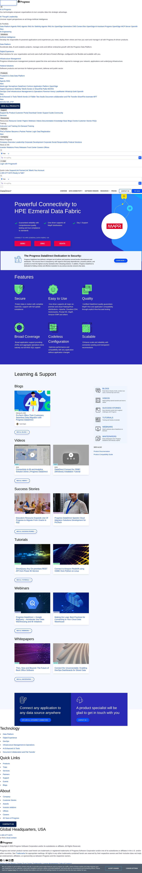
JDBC (42, 244)
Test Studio (40, 97)
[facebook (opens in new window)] (1, 861)
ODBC (22, 244)
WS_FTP (10, 102)
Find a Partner (5, 131)
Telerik (24, 89)
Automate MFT (48, 98)
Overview (63, 191)
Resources (5, 118)
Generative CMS (69, 26)
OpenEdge (53, 86)
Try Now (137, 191)
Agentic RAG (16, 26)
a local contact (10, 838)
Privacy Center (16, 864)
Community (58, 113)
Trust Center (32, 147)
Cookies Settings (132, 868)
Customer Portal (22, 113)
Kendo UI (30, 89)
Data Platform (5, 26)
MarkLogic (4, 86)
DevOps (3, 91)
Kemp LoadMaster (57, 91)
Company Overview (7, 142)
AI (1, 7)
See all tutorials (22, 580)
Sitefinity (17, 89)
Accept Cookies (113, 868)
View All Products (10, 106)
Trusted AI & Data (7, 76)
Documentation (48, 121)
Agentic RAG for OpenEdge (52, 26)
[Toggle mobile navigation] (1, 186)
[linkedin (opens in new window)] (12, 861)
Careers (40, 147)
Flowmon (46, 91)
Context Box (81, 26)
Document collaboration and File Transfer (61, 97)
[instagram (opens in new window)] (9, 861)
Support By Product (7, 113)
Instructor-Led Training (8, 126)
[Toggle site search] (1, 175)
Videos (39, 121)
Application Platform (41, 86)
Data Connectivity (75, 191)
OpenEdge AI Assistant (95, 26)
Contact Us (125, 191)
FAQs (94, 121)
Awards (6, 804)
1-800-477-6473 (6, 173)
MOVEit (51, 89)
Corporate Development (34, 142)
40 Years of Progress (11, 818)
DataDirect (22, 86)
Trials (5, 767)
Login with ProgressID (8, 164)
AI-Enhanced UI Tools (8, 97)
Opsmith (69, 27)
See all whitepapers (23, 679)
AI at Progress (5, 9)
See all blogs (21, 432)
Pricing (114, 191)
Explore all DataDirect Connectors (35, 720)
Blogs (70, 121)
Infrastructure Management (10, 59)
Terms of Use (5, 864)
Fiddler (33, 97)
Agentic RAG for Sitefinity (31, 26)
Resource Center (15, 121)
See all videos (21, 480)
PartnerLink (23, 170)
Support (4, 110)
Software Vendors (92, 191)
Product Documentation (102, 451)
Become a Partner (18, 131)
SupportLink (14, 170)
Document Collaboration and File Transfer (19, 752)
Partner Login (31, 131)
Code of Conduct (65, 864)
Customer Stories (85, 121)
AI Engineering (5, 32)
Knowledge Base (60, 121)
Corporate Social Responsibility (56, 142)
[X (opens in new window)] (4, 861)
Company (4, 137)
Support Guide (48, 113)
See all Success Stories (25, 531)
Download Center (35, 113)
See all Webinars (22, 630)
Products (4, 73)
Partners (4, 129)
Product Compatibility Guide (103, 454)
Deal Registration (25, 133)
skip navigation (8, 3)
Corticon (30, 86)
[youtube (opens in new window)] (7, 861)
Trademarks (20, 853)
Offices (46, 147)
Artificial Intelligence (7, 37)
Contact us (8, 824)
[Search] (1, 150)
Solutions (4, 34)
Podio (45, 89)
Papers (25, 121)
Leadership (20, 142)
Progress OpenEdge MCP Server (118, 26)
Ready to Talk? (18, 173)
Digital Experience (7, 51)
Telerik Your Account (36, 170)
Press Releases (20, 147)
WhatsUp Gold (70, 91)
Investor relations (9, 807)
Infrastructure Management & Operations (26, 91)
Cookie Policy (12, 870)
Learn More (120, 260)
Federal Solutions (7, 66)
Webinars (32, 121)
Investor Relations (7, 147)
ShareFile (38, 89)
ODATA (62, 244)
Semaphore (13, 86)
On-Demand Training (26, 126)
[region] (71, 868)
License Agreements (50, 864)
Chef (8, 91)
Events (75, 121)
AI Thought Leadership (9, 17)
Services (3, 115)
